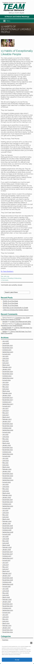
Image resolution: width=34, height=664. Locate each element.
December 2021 (7, 447)
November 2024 (7, 374)
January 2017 (6, 575)
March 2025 (6, 365)
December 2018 (7, 525)
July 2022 (5, 434)
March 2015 (6, 623)
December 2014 (7, 630)
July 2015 (5, 615)
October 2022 (6, 428)
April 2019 (5, 517)
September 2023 (7, 404)
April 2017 (5, 569)
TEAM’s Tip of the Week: (10, 305)
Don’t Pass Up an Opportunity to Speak (15, 307)
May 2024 (5, 387)
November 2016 (7, 580)
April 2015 (5, 621)
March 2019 (6, 519)
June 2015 (5, 617)
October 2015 (6, 608)
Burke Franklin (6, 327)
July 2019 (5, 510)
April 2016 (5, 595)
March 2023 (6, 417)
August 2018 (6, 534)
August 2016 (6, 586)
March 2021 (6, 467)
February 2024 (7, 393)
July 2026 (5, 341)
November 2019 (7, 502)
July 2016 (5, 588)
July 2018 (5, 536)
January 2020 (6, 497)
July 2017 (5, 562)
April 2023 (5, 415)
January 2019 (6, 523)
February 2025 (7, 367)
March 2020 (6, 493)
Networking (18, 278)
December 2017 (7, 552)
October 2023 (6, 402)
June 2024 (5, 384)
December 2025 (7, 345)
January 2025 (6, 369)
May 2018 (5, 541)
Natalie (4, 331)
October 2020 (7, 478)
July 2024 (5, 382)
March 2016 (6, 597)
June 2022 (5, 436)
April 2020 (5, 491)
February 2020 (7, 495)
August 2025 (6, 354)
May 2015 (5, 619)
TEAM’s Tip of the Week (10, 301)
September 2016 (7, 584)
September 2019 (7, 506)
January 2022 (6, 445)
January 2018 (6, 549)
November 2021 (7, 450)
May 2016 (5, 593)
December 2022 (7, 423)
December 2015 (7, 604)
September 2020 (7, 480)
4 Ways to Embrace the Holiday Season (15, 310)
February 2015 (6, 625)
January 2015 (6, 628)
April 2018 (5, 543)
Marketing (10, 278)
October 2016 (6, 582)
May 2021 (5, 463)
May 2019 (5, 515)
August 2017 (6, 560)
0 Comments (4, 280)
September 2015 (7, 610)
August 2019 (6, 508)
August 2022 (6, 432)
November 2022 (7, 426)
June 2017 (5, 565)
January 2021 (6, 471)
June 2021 (5, 460)
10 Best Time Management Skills (20, 321)
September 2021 (7, 454)
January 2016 (6, 601)
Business (3, 278)
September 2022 (7, 430)
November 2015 (7, 606)
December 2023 (7, 397)
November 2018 (7, 528)
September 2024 (7, 378)
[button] (31, 643)
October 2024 (6, 376)
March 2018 (6, 545)
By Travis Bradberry (7, 271)
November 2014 (7, 632)
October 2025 (6, 350)
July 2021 (5, 458)
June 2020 (5, 486)
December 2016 (7, 578)
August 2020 (6, 482)
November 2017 (7, 554)
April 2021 (5, 465)
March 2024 (6, 391)
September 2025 (7, 352)
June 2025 (5, 358)
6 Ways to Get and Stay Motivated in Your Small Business (16, 324)
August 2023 (6, 406)
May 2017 (5, 567)
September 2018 (7, 532)
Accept (17, 659)
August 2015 (6, 612)
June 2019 (5, 512)
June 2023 (5, 410)
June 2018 (5, 539)
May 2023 (5, 413)
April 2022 (5, 441)
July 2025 (5, 356)
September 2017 (7, 558)
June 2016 (5, 591)
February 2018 (7, 547)
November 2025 (7, 347)
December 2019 (7, 499)
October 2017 (6, 556)
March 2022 (6, 443)
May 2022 (5, 439)
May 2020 (5, 489)
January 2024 (6, 395)
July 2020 (5, 484)
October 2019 (6, 504)
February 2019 (6, 521)
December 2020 (7, 473)
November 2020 (7, 476)
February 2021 (6, 469)
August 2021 (6, 456)
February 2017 (6, 573)
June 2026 (5, 343)
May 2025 (5, 360)
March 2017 (6, 571)
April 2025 (5, 363)
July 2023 (5, 408)
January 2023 (6, 421)
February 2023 (7, 419)
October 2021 (6, 452)
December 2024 (7, 371)
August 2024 (6, 380)
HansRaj (5, 321)
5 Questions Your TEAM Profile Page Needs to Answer (15, 318)
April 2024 (5, 389)
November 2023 (7, 400)
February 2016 (7, 599)
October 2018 (6, 530)
